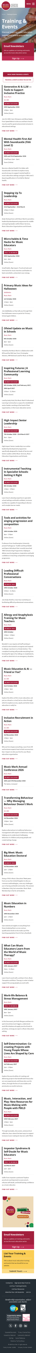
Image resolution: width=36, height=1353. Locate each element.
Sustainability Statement (24, 1335)
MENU (28, 4)
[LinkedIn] (25, 1326)
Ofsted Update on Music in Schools (18, 330)
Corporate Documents (10, 1332)
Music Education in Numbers (15, 905)
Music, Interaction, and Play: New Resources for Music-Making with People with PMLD (18, 1103)
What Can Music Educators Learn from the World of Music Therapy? (17, 950)
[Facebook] (15, 1326)
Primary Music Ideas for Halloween (18, 287)
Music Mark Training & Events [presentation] (18, 74)
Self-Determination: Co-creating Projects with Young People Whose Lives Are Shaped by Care (19, 1048)
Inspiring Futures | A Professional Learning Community (17, 371)
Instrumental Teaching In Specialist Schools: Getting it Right (17, 472)
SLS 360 (6, 100)
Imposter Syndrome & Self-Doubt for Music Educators (17, 1151)
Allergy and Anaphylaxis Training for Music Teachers (18, 618)
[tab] (18, 74)
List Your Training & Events (18, 1286)
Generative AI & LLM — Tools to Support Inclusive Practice (17, 90)
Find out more (8, 131)
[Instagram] (20, 1326)
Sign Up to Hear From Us (22, 1283)
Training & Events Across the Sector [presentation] (18, 80)
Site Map (11, 1338)
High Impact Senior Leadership (15, 422)
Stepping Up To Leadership (13, 194)
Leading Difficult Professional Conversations (13, 574)
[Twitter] (10, 1326)
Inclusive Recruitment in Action (18, 719)
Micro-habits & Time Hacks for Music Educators (16, 242)
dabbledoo (7, 292)
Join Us (28, 1292)
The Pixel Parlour (20, 1341)
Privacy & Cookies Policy (24, 1332)
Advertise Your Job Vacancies (14, 1292)
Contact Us (9, 1283)
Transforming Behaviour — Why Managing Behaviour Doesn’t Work (18, 801)
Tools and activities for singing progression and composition (18, 521)
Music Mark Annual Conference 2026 (15, 768)
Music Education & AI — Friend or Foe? (18, 670)
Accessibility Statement (10, 1335)
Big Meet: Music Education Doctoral (15, 854)
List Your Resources (18, 1289)
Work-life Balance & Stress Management (16, 997)
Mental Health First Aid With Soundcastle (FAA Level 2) (17, 142)
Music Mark (7, 97)
